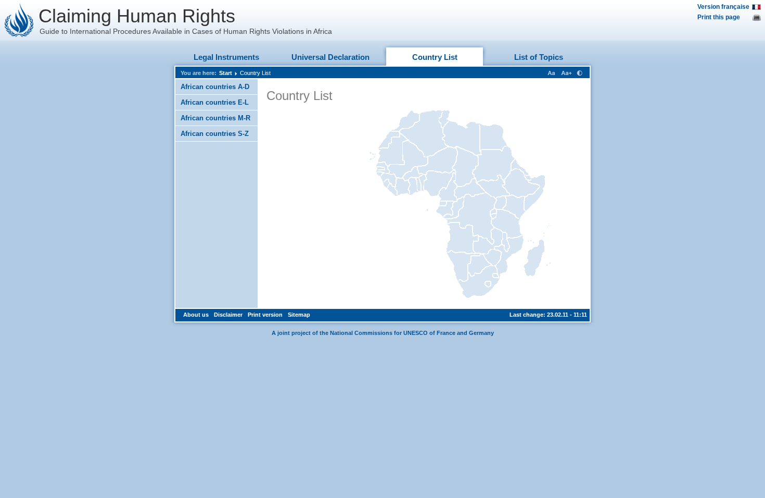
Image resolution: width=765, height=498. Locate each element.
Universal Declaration (330, 57)
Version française (723, 6)
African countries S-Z (215, 134)
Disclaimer (228, 315)
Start (225, 73)
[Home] (19, 20)
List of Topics (538, 57)
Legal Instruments (226, 57)
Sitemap (299, 315)
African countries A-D (215, 87)
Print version (265, 315)
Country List (434, 57)
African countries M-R (215, 118)
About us (196, 315)
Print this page (718, 17)
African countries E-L (215, 102)
